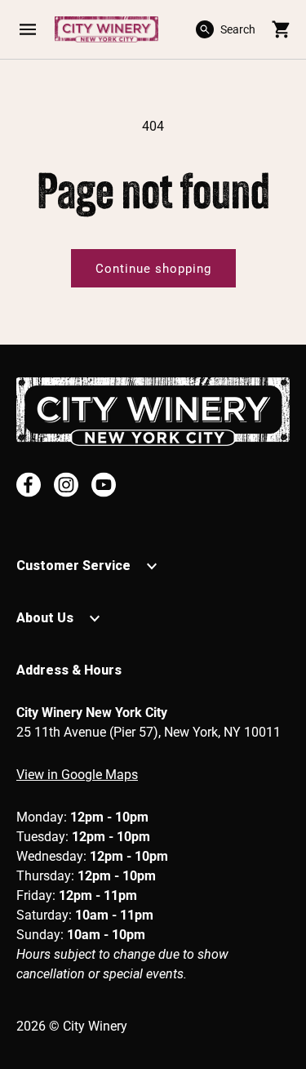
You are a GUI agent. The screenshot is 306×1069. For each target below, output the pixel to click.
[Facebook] (28, 484)
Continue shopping (153, 268)
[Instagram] (66, 484)
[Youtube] (103, 484)
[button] (27, 29)
